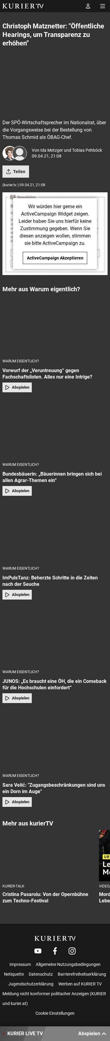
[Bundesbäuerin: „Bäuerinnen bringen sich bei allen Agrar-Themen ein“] (55, 429)
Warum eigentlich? (20, 361)
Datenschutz (41, 974)
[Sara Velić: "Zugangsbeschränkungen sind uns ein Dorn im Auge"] (55, 740)
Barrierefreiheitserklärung (82, 974)
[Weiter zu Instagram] (72, 951)
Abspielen (20, 387)
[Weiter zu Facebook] (55, 951)
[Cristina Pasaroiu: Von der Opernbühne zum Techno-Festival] (48, 856)
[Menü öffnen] (102, 6)
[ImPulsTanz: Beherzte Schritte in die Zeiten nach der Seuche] (55, 532)
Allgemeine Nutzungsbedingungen (68, 964)
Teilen (19, 171)
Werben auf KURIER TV (80, 983)
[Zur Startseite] (23, 6)
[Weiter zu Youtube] (38, 951)
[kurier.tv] (55, 938)
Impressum (20, 964)
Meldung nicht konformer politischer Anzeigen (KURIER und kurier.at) (54, 998)
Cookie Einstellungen (55, 1013)
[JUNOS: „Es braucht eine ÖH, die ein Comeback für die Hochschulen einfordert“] (55, 636)
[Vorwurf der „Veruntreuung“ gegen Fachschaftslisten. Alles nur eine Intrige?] (55, 325)
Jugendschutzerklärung (30, 983)
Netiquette (14, 974)
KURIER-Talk (13, 886)
